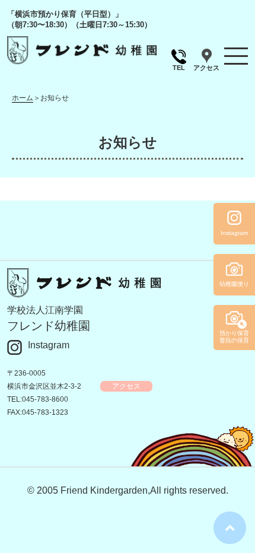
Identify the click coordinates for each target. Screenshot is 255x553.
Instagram (48, 345)
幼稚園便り (234, 284)
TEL (179, 67)
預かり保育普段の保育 (234, 337)
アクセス (206, 67)
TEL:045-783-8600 (37, 399)
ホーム (22, 98)
